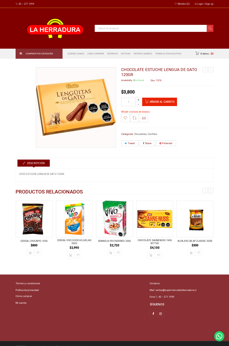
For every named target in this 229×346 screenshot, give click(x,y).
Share (148, 143)
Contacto (155, 283)
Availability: (127, 80)
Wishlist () (183, 4)
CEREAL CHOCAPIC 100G (34, 241)
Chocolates (140, 134)
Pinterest (167, 143)
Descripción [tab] (35, 163)
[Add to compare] (134, 118)
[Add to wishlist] (125, 118)
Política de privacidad (27, 290)
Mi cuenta (21, 303)
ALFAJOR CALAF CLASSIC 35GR (195, 241)
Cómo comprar (24, 296)
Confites (152, 134)
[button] (30, 252)
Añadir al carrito (162, 101)
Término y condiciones (28, 283)
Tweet (131, 143)
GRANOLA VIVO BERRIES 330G (114, 241)
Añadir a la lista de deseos (135, 111)
